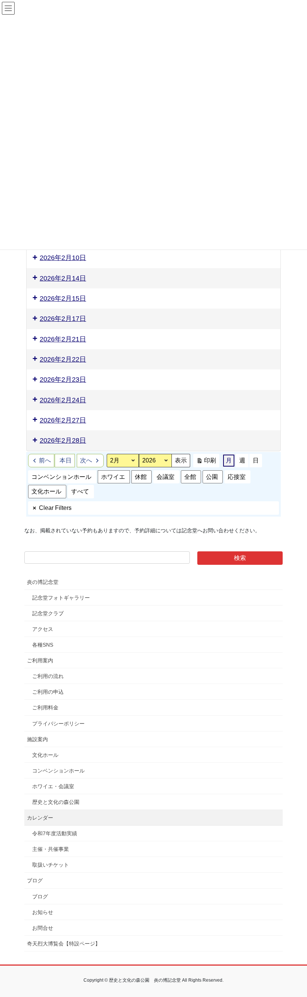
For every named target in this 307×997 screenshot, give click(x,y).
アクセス (42, 629)
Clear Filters (55, 508)
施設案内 (37, 739)
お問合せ (42, 928)
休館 (141, 477)
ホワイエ (113, 477)
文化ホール (46, 491)
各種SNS (42, 645)
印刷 (206, 462)
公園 (212, 477)
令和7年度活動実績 (54, 833)
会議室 (165, 477)
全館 (190, 477)
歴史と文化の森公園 (55, 802)
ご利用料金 (45, 707)
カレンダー (40, 818)
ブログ (35, 880)
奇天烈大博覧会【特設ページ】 (63, 944)
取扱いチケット (50, 865)
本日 (66, 460)
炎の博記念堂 (42, 582)
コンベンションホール (61, 477)
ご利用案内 (40, 660)
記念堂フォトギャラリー (61, 598)
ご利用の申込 (48, 692)
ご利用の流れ (48, 676)
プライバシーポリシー (58, 724)
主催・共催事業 (50, 849)
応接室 (237, 477)
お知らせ (42, 912)
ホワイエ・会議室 (53, 786)
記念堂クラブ (48, 613)
